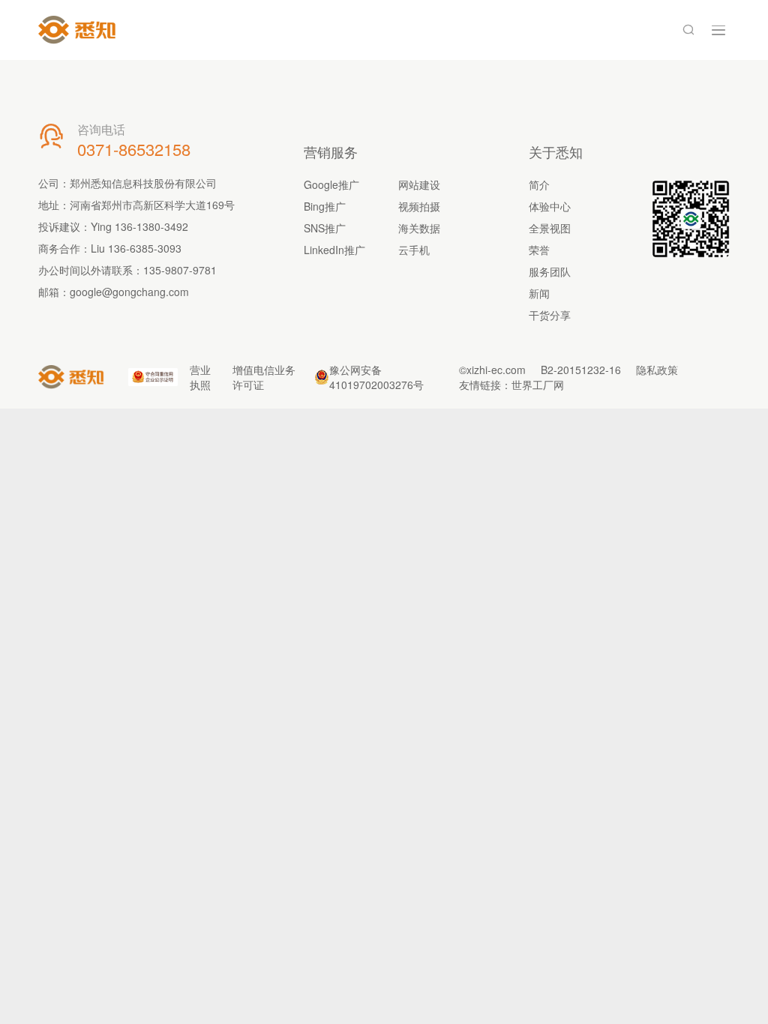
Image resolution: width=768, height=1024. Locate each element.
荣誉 (539, 249)
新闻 (539, 293)
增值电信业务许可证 (264, 377)
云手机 (414, 249)
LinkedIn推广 (334, 249)
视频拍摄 (419, 206)
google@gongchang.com (129, 291)
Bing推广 (325, 206)
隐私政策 (657, 369)
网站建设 (419, 184)
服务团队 (550, 271)
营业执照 (200, 377)
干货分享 (550, 314)
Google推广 (331, 184)
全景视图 (550, 227)
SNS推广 (325, 227)
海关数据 (419, 227)
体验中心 (550, 206)
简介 (539, 184)
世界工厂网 (538, 384)
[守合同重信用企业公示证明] (153, 376)
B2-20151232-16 (581, 369)
